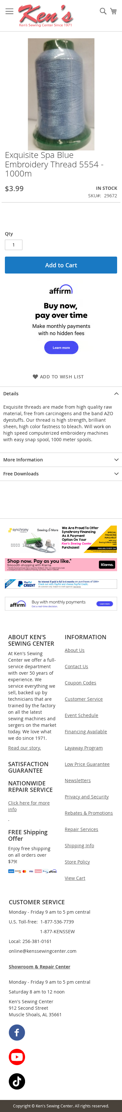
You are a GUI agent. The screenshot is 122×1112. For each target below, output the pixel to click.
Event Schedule (81, 715)
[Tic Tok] (61, 1082)
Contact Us (76, 666)
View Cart (75, 878)
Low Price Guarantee (87, 764)
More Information (23, 460)
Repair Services (81, 829)
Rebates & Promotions (89, 813)
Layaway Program (84, 748)
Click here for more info (29, 806)
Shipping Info (79, 845)
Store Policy (77, 862)
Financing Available (86, 731)
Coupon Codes (80, 683)
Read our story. (24, 748)
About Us (75, 650)
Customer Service (84, 699)
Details (11, 393)
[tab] (61, 394)
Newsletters (78, 780)
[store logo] (46, 16)
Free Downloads (21, 474)
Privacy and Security (87, 797)
